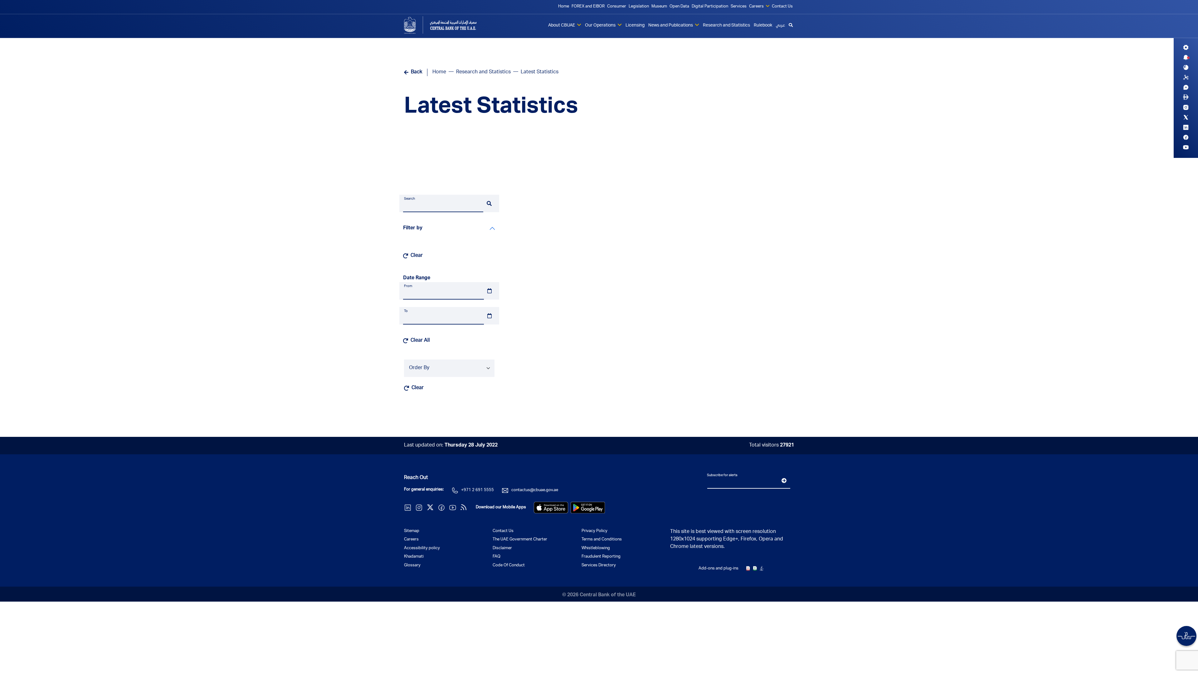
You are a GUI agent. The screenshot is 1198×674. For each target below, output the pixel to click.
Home (563, 7)
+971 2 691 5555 (477, 490)
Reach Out (416, 478)
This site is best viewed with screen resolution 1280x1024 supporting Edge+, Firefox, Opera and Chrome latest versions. (726, 539)
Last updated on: (451, 445)
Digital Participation (710, 7)
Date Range (416, 278)
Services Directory (599, 566)
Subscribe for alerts (722, 475)
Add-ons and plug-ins (718, 569)
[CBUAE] (449, 25)
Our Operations (600, 25)
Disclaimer (502, 548)
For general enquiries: (424, 490)
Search (409, 199)
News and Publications (671, 25)
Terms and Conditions (602, 540)
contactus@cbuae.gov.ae (534, 490)
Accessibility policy (422, 548)
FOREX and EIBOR (588, 7)
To (406, 311)
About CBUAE (562, 25)
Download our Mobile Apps (501, 508)
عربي (780, 25)
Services (739, 7)
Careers (757, 7)
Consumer (616, 7)
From (408, 286)
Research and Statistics (726, 25)
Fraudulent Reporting (601, 557)
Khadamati (414, 557)
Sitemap (411, 531)
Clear (417, 255)
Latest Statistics (491, 108)
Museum (659, 7)
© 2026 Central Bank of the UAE (599, 595)
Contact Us (782, 7)
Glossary (412, 566)
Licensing (635, 25)
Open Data (679, 7)
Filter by (412, 228)
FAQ (496, 557)
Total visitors (771, 445)
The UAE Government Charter (520, 540)
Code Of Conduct (509, 566)
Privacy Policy (594, 531)
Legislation (639, 7)
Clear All (420, 340)
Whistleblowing (596, 548)
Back (416, 72)
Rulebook (763, 25)
